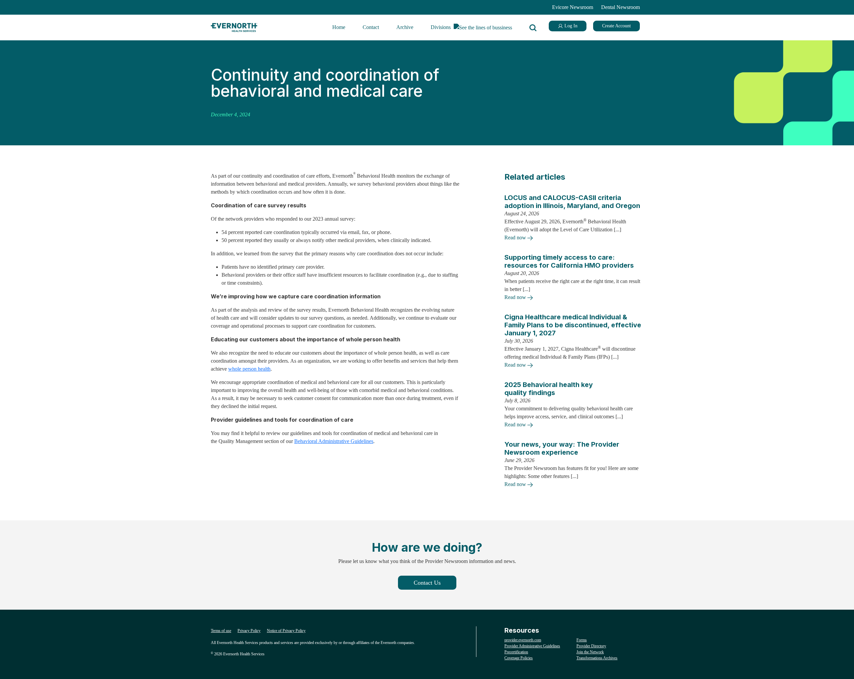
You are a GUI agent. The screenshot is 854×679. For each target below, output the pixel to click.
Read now (515, 237)
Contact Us (427, 582)
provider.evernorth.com (522, 640)
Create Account (616, 25)
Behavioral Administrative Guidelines (333, 441)
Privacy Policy (249, 630)
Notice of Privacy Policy (286, 630)
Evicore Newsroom (572, 7)
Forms (581, 640)
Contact (371, 27)
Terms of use (221, 630)
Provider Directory (591, 646)
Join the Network (590, 652)
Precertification (516, 652)
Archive (404, 27)
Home (338, 27)
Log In (570, 25)
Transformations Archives (596, 658)
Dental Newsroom (620, 7)
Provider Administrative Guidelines (532, 646)
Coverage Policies (518, 658)
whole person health (249, 369)
